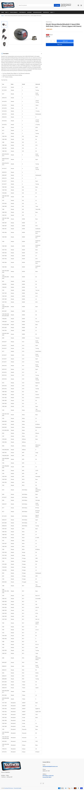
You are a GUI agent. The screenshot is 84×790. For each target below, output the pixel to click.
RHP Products (22, 12)
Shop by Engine (13, 12)
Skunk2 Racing (49, 21)
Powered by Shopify (17, 788)
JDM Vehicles (46, 12)
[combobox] (39, 5)
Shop (6, 12)
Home (2, 12)
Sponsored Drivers (37, 12)
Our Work (29, 12)
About (51, 12)
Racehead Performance (8, 788)
